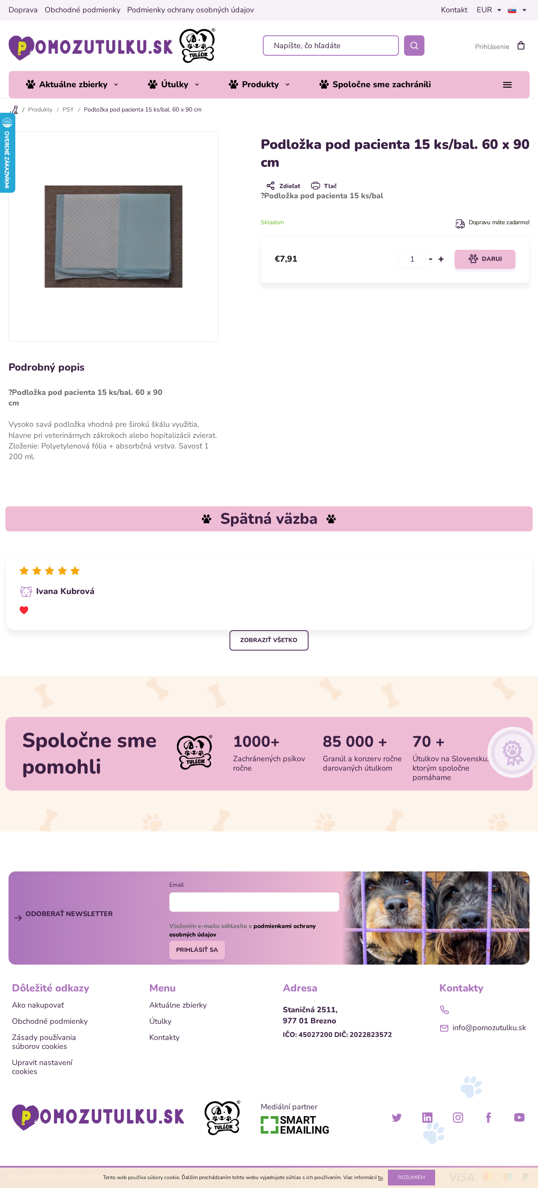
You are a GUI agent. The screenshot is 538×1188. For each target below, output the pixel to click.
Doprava (23, 10)
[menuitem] (78, 84)
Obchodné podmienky (82, 10)
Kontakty (164, 1037)
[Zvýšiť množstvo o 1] (441, 259)
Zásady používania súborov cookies (44, 1042)
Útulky (160, 1021)
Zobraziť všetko (268, 640)
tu (380, 1177)
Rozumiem (411, 1177)
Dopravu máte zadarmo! (499, 222)
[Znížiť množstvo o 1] (431, 259)
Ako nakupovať (38, 1005)
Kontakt (454, 10)
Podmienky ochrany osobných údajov (190, 10)
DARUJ (492, 259)
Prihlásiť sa (197, 950)
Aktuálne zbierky (178, 1005)
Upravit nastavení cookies (42, 1067)
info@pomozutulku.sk (489, 1027)
